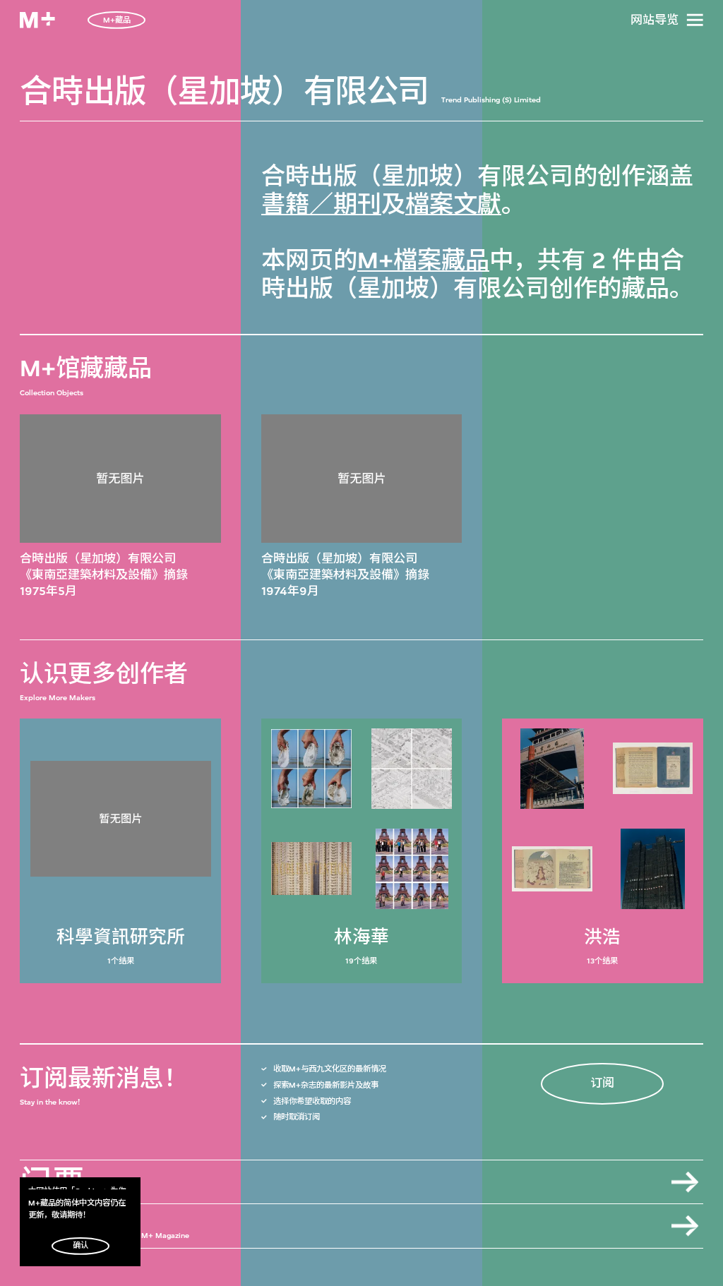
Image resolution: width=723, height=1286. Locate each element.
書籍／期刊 (321, 204)
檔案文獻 (453, 204)
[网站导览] (695, 20)
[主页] (37, 20)
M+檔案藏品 (423, 260)
